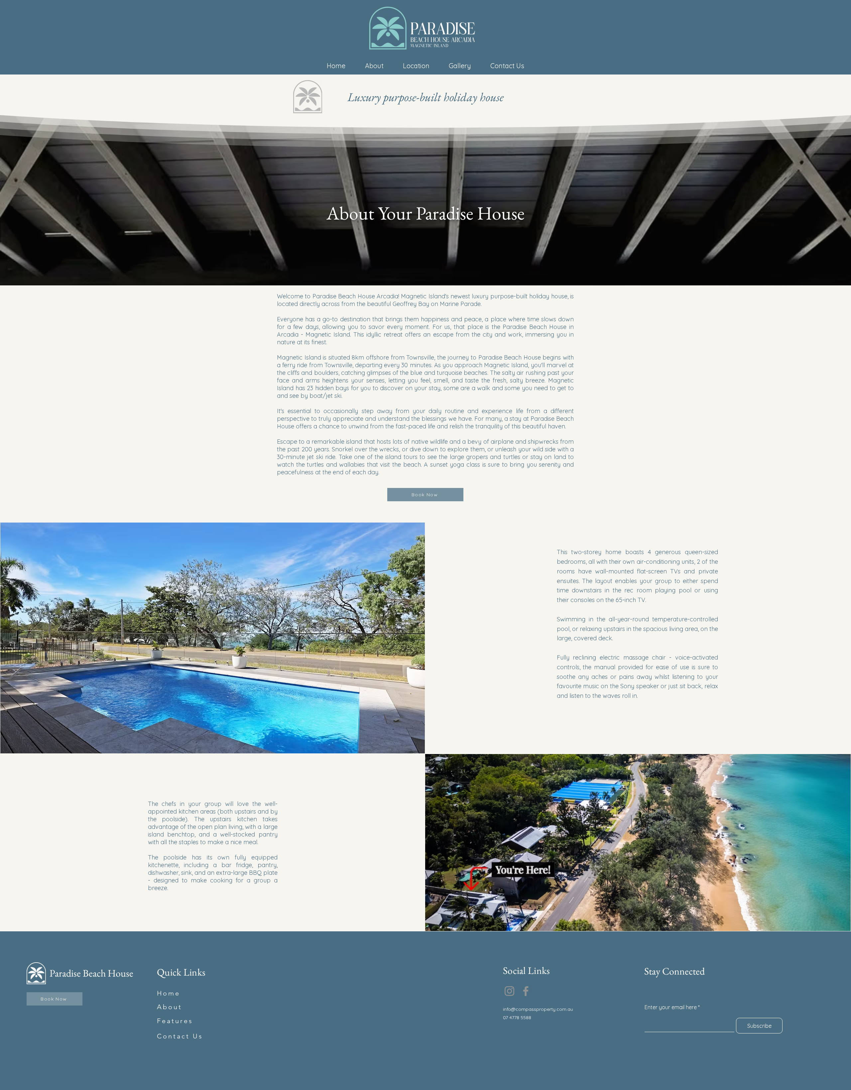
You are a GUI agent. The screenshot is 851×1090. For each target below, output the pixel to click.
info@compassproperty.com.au (538, 1009)
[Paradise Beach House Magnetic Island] (509, 991)
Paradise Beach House (91, 973)
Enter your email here (671, 1007)
